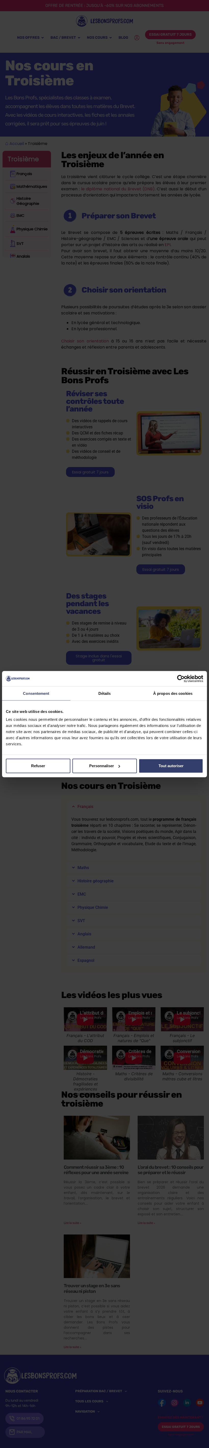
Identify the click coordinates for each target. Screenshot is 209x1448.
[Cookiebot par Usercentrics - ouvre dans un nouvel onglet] (181, 678)
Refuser (38, 766)
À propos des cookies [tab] (172, 693)
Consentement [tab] (36, 693)
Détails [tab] (104, 693)
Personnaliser (101, 766)
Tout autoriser (171, 766)
